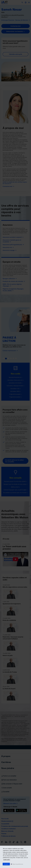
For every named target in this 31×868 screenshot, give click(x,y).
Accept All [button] (6, 864)
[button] (16, 864)
